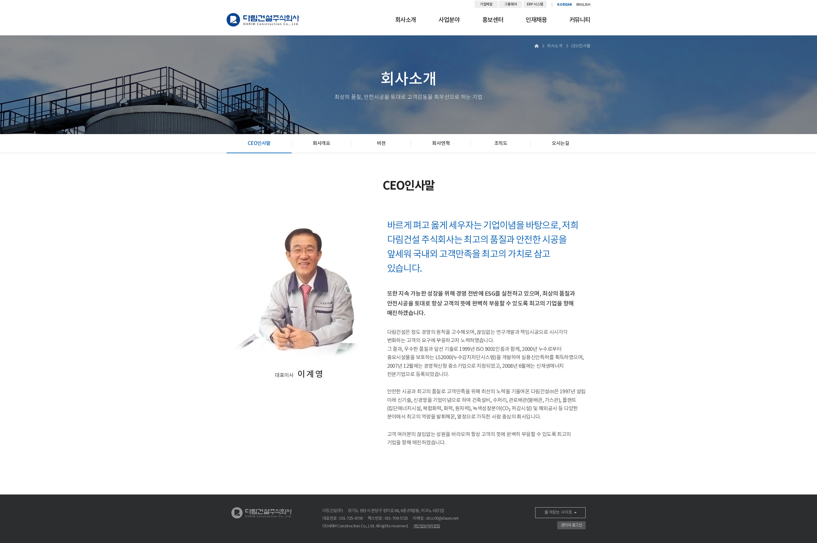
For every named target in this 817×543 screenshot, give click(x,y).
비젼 (381, 143)
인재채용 (536, 20)
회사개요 (321, 143)
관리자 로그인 (571, 525)
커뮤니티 (579, 20)
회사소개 (405, 20)
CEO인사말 (259, 143)
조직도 (500, 143)
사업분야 (449, 20)
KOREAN (564, 5)
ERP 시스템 (535, 4)
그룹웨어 (510, 4)
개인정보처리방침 (426, 526)
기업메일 (486, 4)
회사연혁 (441, 143)
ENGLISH (583, 5)
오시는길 (560, 143)
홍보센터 (492, 20)
